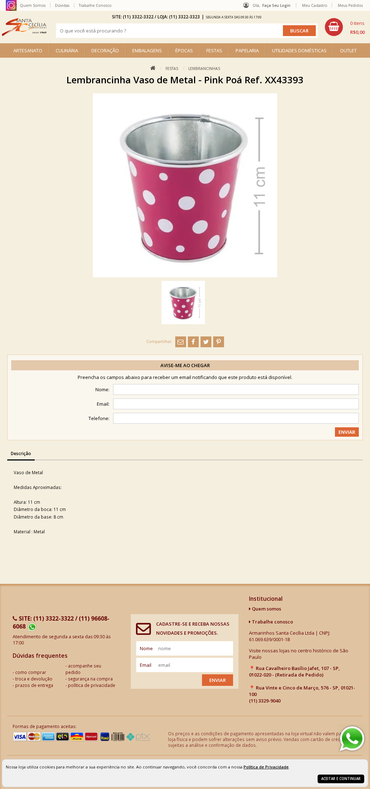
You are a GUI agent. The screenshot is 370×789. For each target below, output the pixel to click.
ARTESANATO (27, 50)
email (145, 665)
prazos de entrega (34, 685)
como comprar (30, 672)
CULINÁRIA (67, 50)
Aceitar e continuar (341, 778)
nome (146, 648)
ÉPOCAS (184, 50)
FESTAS (214, 50)
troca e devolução (33, 679)
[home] (24, 27)
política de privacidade (91, 685)
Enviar (217, 680)
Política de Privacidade (266, 767)
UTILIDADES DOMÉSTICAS (299, 50)
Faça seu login (276, 5)
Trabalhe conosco (272, 621)
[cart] (344, 27)
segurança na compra (90, 679)
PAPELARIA (247, 50)
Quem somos (266, 608)
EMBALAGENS (147, 50)
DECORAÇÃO (105, 50)
